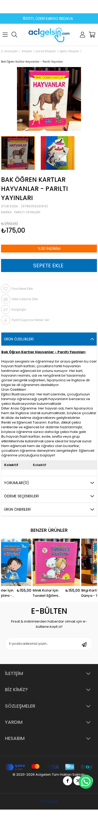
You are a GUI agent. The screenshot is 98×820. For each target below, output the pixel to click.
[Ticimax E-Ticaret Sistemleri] (49, 802)
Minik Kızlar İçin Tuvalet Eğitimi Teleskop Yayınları (58, 593)
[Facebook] (67, 780)
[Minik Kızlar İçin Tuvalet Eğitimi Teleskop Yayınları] (69, 562)
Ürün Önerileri (17, 509)
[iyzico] (49, 767)
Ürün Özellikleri (18, 339)
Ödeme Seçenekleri (21, 496)
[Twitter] (78, 780)
